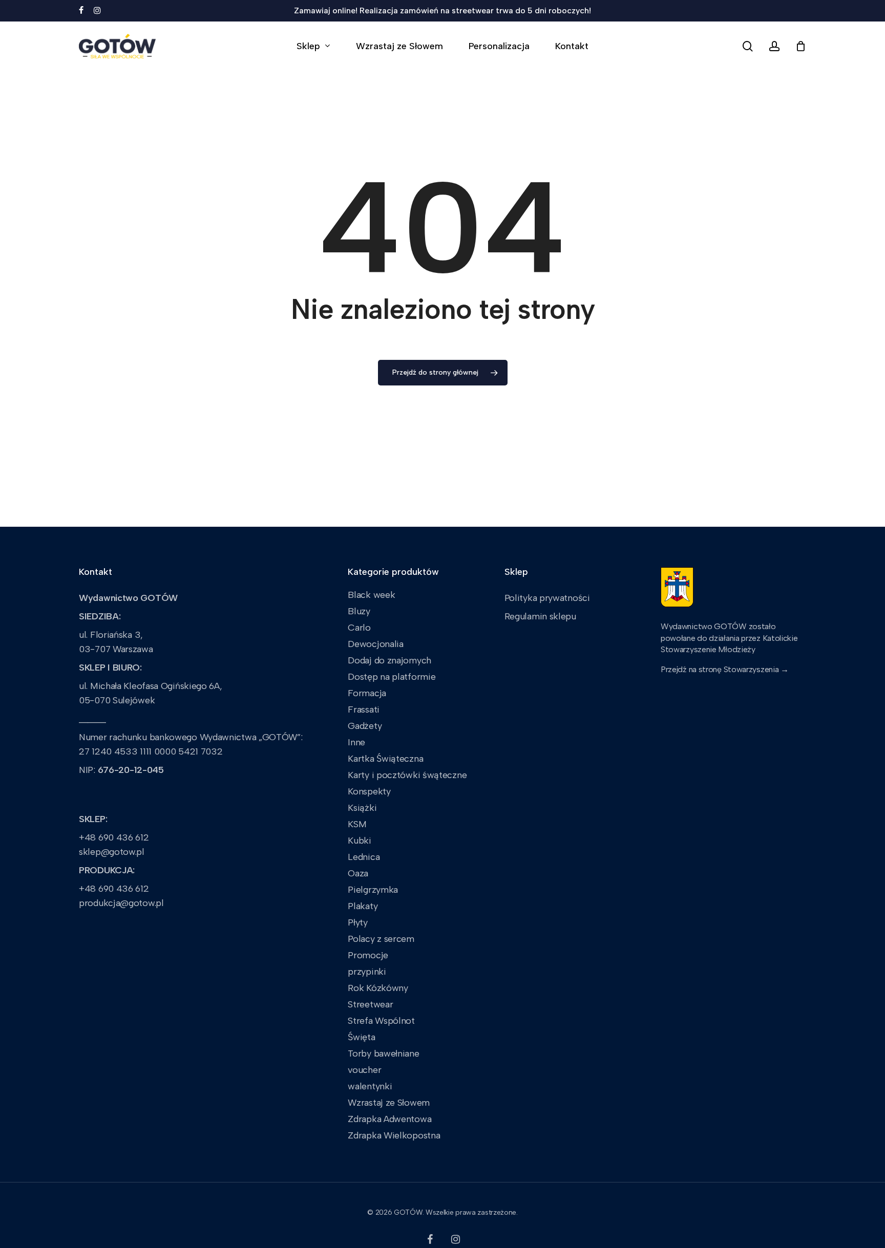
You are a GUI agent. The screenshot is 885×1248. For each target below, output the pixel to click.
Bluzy (359, 611)
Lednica (364, 857)
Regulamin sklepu (540, 616)
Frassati (364, 709)
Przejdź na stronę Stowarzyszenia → (725, 669)
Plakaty (362, 906)
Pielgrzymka (373, 889)
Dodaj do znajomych (389, 660)
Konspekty (369, 791)
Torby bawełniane (383, 1053)
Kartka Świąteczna (385, 758)
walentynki (370, 1086)
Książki (362, 807)
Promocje (368, 955)
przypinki (367, 971)
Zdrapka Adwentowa (389, 1119)
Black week (371, 594)
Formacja (367, 693)
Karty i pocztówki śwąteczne (407, 775)
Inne (356, 742)
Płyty (358, 922)
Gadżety (365, 725)
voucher (364, 1069)
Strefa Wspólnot (381, 1020)
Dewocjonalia (375, 644)
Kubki (359, 840)
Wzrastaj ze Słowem (389, 1102)
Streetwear (370, 1004)
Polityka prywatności (547, 598)
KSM (357, 824)
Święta (361, 1037)
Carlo (359, 627)
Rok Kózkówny (378, 988)
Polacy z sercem (381, 938)
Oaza (358, 873)
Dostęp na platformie (391, 676)
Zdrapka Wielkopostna (394, 1135)
